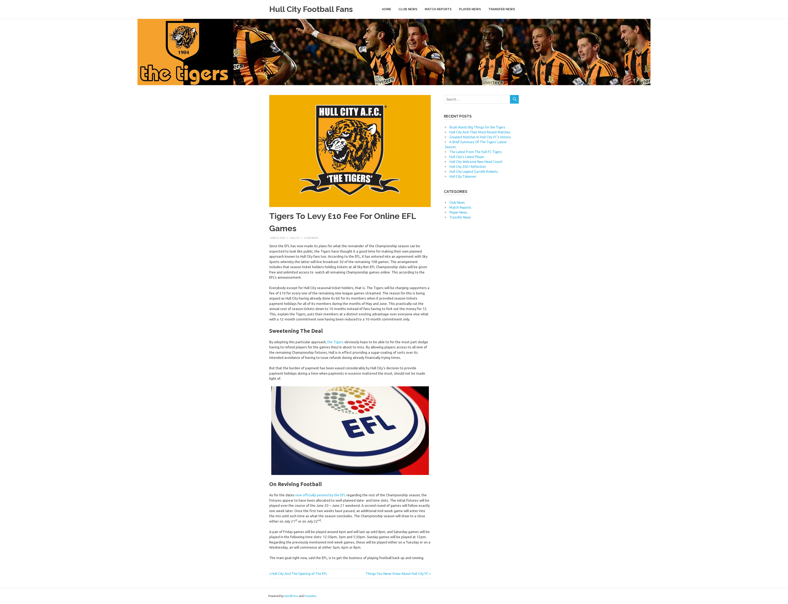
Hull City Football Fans (311, 9)
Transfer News (501, 9)
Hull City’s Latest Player (466, 157)
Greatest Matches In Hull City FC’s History (480, 137)
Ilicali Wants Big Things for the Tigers (477, 127)
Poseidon (310, 596)
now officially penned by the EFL (320, 495)
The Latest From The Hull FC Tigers (475, 152)
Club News (408, 9)
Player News (470, 9)
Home (386, 9)
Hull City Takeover (462, 176)
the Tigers (335, 342)
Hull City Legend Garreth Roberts (473, 171)
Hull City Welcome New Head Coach (475, 162)
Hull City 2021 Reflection (467, 166)
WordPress (291, 596)
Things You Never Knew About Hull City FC (397, 573)
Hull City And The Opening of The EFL (299, 573)
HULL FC (295, 237)
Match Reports (438, 9)
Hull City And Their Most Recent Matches (479, 132)
